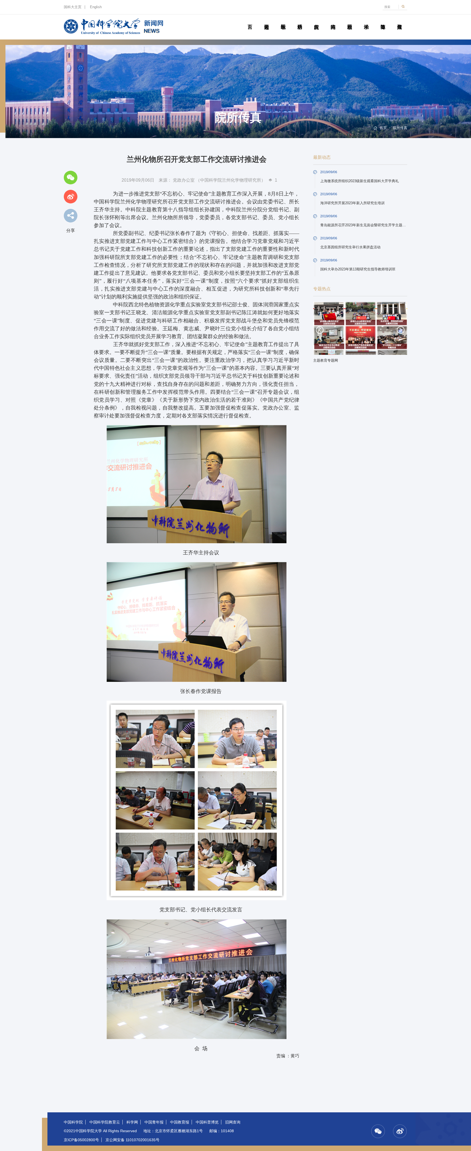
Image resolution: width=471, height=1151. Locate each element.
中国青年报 (154, 1122)
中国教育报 (179, 1122)
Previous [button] (320, 330)
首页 (250, 21)
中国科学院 (73, 1122)
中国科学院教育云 (104, 1122)
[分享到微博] (70, 196)
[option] (360, 334)
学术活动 (366, 21)
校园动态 (349, 21)
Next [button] (400, 330)
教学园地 (283, 21)
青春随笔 (383, 21)
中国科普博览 (207, 1122)
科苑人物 (333, 21)
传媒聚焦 (399, 21)
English (96, 7)
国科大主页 (72, 7)
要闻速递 (266, 21)
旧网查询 (232, 1122)
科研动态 (299, 21)
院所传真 (316, 21)
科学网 (132, 1122)
